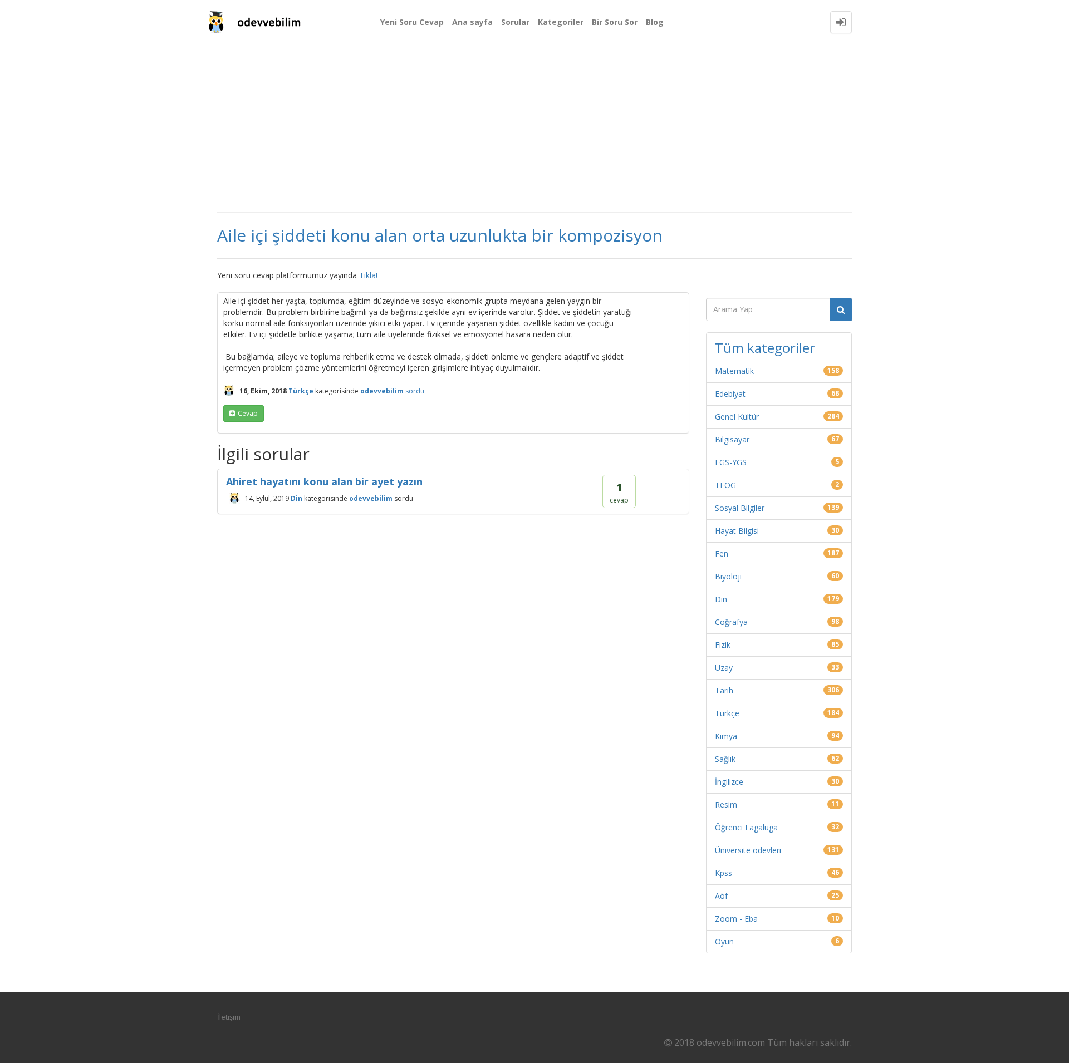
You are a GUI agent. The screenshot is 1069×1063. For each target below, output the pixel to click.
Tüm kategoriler (765, 347)
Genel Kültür (737, 416)
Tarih (724, 690)
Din (296, 498)
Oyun (724, 941)
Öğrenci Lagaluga (746, 827)
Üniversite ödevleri (748, 850)
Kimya (726, 736)
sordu (414, 391)
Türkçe (300, 391)
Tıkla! (368, 275)
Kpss (723, 873)
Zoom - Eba (736, 918)
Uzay (724, 667)
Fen (721, 553)
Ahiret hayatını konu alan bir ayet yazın (324, 481)
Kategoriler (560, 22)
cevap (248, 413)
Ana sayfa (472, 22)
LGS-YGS (731, 462)
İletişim (229, 1017)
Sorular (515, 22)
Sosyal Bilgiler (739, 508)
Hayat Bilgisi (737, 530)
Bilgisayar (732, 439)
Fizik (722, 644)
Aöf (721, 895)
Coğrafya (731, 622)
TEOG (725, 485)
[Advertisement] (534, 128)
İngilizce (729, 781)
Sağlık (725, 759)
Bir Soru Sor (615, 22)
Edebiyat (730, 393)
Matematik (734, 371)
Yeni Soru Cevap (412, 22)
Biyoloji (728, 576)
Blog (655, 22)
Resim (726, 804)
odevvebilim (371, 498)
